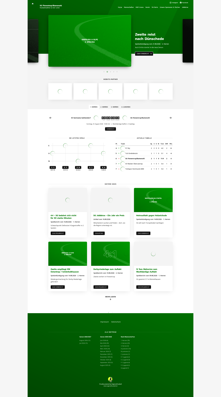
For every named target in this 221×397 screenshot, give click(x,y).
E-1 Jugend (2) (125, 357)
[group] (110, 123)
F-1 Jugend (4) (125, 362)
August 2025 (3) (105, 365)
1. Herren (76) (125, 340)
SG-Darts (155, 7)
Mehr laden (110, 297)
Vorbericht (110, 129)
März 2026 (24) (105, 349)
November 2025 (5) (106, 357)
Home (120, 7)
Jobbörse (185, 7)
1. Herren (93, 107)
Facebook (185, 3)
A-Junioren (125, 107)
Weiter (170, 118)
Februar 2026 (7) (105, 351)
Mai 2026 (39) (104, 343)
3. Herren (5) (125, 346)
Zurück (50, 118)
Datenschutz (116, 322)
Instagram (175, 3)
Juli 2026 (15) (83, 343)
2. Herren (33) (125, 343)
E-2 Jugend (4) (125, 360)
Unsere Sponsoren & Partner (170, 7)
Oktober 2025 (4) (105, 360)
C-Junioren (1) (125, 354)
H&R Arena (139, 7)
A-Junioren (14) (126, 349)
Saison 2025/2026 (106, 337)
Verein (147, 7)
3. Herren (114, 107)
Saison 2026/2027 (85, 337)
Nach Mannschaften (128, 337)
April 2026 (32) (104, 346)
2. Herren (104, 107)
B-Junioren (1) (125, 351)
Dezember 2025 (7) (106, 354)
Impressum (104, 322)
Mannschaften (129, 7)
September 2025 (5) (106, 362)
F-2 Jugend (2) (125, 365)
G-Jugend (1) (125, 368)
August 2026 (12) (84, 340)
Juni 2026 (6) (104, 340)
